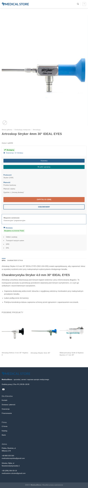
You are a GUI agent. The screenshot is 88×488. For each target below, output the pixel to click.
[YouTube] (3, 389)
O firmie (4, 426)
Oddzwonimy (44, 207)
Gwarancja (6, 409)
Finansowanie (7, 413)
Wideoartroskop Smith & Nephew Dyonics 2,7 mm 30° (72, 354)
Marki (4, 435)
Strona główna (7, 130)
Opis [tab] (4, 260)
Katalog (4, 431)
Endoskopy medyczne (22, 130)
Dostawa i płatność (8, 404)
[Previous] (2, 339)
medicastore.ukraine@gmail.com (14, 473)
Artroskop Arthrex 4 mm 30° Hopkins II (15, 354)
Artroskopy (37, 130)
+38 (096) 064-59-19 (9, 471)
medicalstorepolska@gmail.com (13, 458)
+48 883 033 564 (8, 456)
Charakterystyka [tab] (15, 260)
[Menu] (84, 4)
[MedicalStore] (15, 4)
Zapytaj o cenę (44, 199)
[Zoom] (5, 122)
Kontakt (4, 400)
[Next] (86, 339)
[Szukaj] (78, 4)
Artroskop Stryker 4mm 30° (40, 353)
